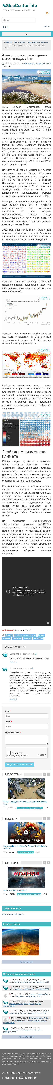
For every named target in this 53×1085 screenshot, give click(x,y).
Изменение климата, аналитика (29, 894)
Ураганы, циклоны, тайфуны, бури (29, 808)
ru (4, 27)
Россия (41, 635)
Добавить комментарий (20, 764)
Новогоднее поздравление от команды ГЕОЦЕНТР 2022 (22, 1031)
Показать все (25, 1036)
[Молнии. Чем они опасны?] (26, 877)
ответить (13, 662)
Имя (8, 711)
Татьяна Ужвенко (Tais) (38, 994)
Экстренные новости (25, 852)
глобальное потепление (25, 635)
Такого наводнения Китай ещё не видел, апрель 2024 (25, 802)
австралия (16, 638)
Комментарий (13, 732)
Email (8, 721)
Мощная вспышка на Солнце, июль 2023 (32, 982)
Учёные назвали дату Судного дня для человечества (22, 1004)
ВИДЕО (10, 818)
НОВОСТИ (12, 774)
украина (6, 638)
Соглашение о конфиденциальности (19, 1077)
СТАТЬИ (11, 863)
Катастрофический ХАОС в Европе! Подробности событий (25, 847)
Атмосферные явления (34, 63)
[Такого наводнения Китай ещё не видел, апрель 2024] (26, 788)
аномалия (38, 638)
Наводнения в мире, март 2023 (28, 996)
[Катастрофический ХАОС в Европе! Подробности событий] (26, 832)
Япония (9, 635)
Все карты (25, 962)
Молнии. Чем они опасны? (15, 890)
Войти (46, 26)
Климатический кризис (13, 914)
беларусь (28, 638)
